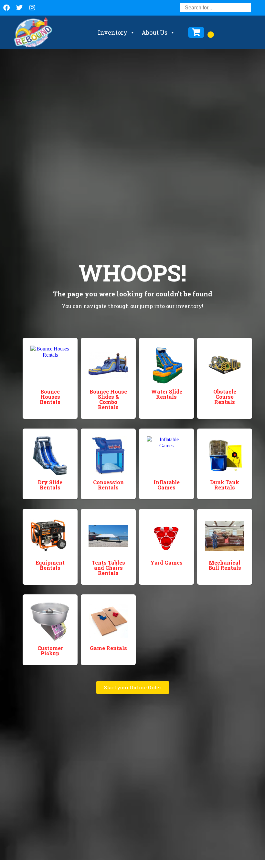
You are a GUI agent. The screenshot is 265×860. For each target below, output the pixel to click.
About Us (154, 32)
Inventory (112, 32)
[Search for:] (215, 7)
